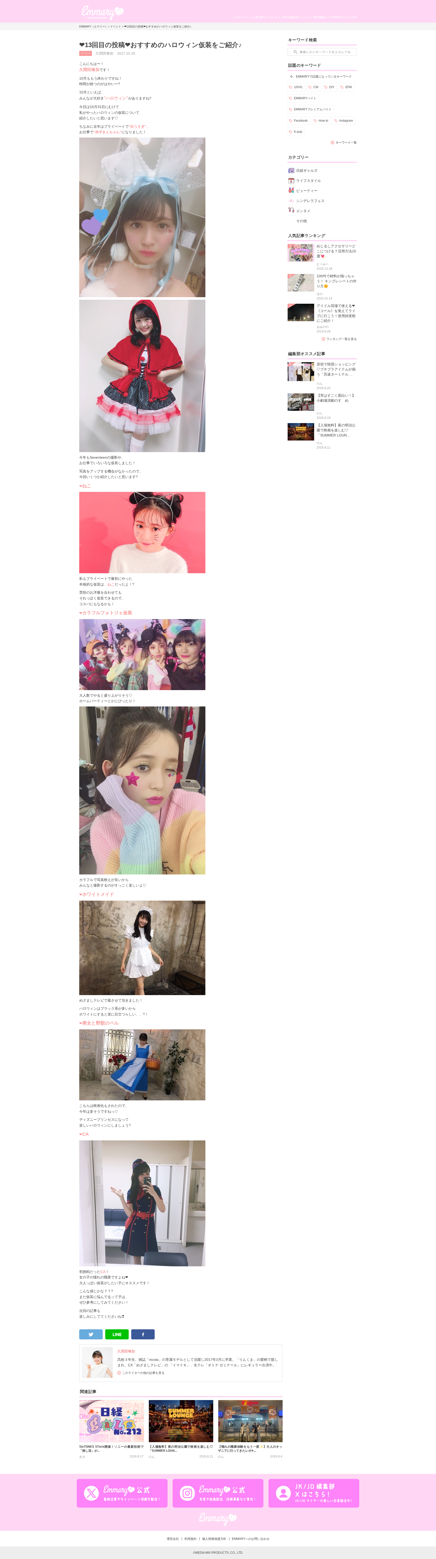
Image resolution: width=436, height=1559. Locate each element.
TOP (354, 17)
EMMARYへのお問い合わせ (250, 1539)
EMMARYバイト (305, 98)
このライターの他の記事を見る (143, 1373)
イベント (115, 26)
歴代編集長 (320, 17)
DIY (331, 87)
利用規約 (190, 1539)
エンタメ (303, 211)
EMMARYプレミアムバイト (313, 109)
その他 (301, 221)
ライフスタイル (308, 181)
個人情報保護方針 (214, 1539)
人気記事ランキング (265, 17)
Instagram (346, 120)
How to (323, 120)
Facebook (301, 120)
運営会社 (173, 1539)
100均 (298, 87)
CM (315, 87)
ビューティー (306, 191)
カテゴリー (242, 17)
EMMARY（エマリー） (93, 26)
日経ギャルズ (306, 170)
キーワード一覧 (346, 142)
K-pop (298, 131)
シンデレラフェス (310, 201)
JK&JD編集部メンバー (295, 17)
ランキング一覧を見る (341, 339)
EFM (348, 87)
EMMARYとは (339, 17)
